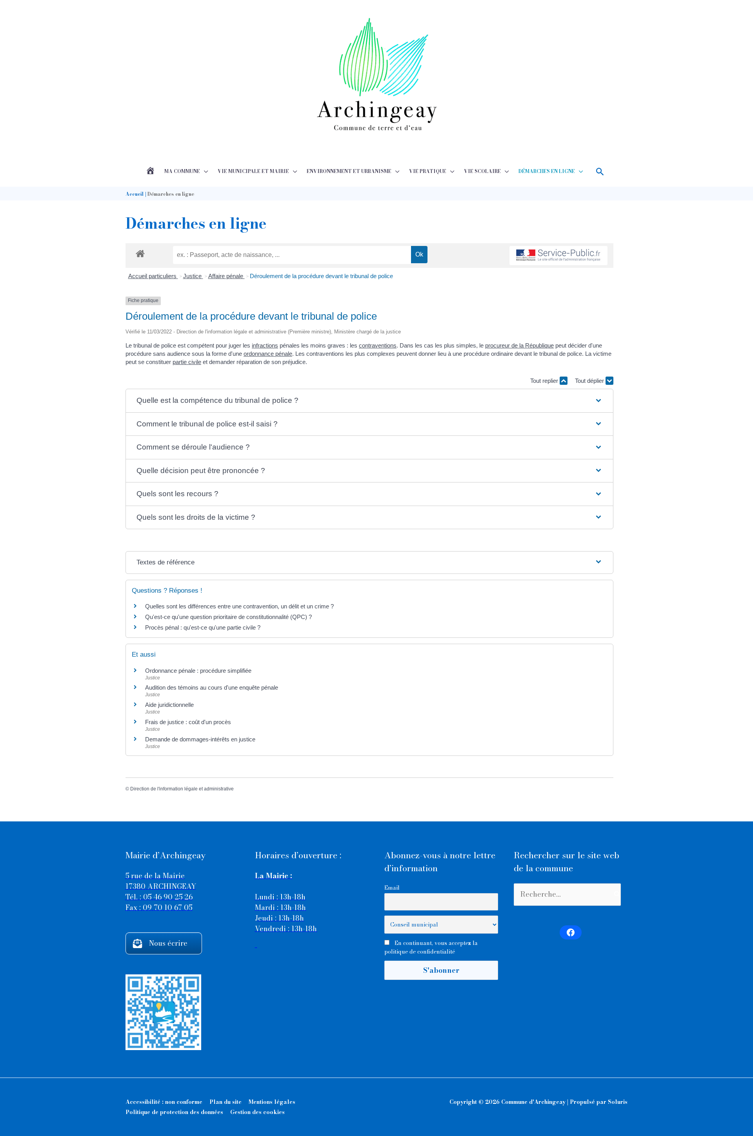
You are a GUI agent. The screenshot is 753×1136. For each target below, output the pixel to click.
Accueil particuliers (153, 276)
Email (392, 887)
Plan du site (225, 1102)
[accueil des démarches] (140, 252)
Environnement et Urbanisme (349, 171)
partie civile (187, 362)
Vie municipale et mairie (253, 171)
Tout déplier (590, 380)
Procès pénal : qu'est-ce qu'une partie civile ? (202, 627)
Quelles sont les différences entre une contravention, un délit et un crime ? (239, 606)
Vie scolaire (482, 171)
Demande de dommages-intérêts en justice (200, 739)
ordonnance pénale (268, 353)
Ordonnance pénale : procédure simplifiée (198, 670)
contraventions (378, 345)
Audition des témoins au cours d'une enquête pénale (211, 687)
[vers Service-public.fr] (558, 255)
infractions (265, 345)
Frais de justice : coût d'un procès (188, 722)
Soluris (618, 1102)
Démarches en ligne (546, 171)
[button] (600, 171)
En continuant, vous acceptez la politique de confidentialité (431, 947)
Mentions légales (272, 1102)
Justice (193, 276)
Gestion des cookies (257, 1112)
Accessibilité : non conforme (164, 1102)
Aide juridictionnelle (169, 704)
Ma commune (182, 171)
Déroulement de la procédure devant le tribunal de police (321, 276)
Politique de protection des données (174, 1112)
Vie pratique (427, 171)
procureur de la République (519, 345)
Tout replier (545, 380)
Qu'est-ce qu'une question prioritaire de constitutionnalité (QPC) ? (228, 617)
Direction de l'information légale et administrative (182, 789)
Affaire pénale (226, 276)
